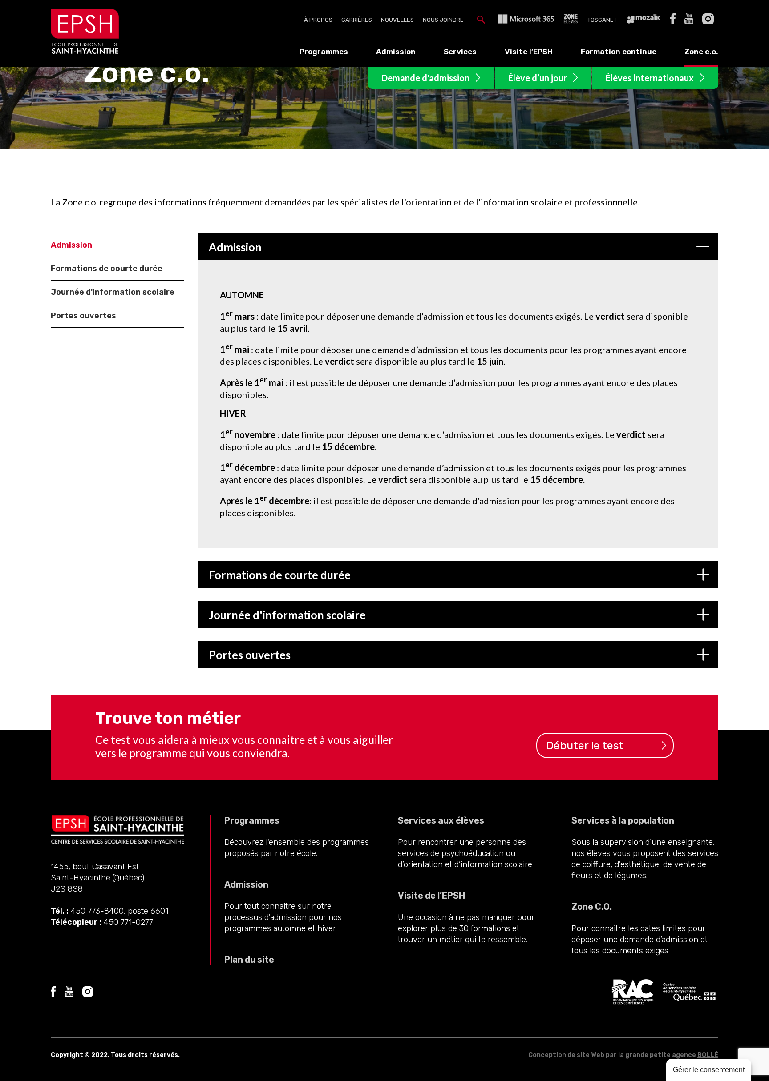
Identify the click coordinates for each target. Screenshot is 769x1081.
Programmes (324, 51)
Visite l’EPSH (529, 51)
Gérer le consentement (709, 1069)
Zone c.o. (701, 51)
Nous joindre (443, 19)
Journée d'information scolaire (112, 292)
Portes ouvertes (83, 316)
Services (460, 51)
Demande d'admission (425, 77)
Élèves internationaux (650, 77)
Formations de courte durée (106, 268)
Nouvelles (397, 19)
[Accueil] (89, 51)
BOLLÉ (707, 1055)
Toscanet (602, 19)
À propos (318, 19)
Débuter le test (584, 745)
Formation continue (618, 51)
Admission (396, 51)
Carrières (356, 19)
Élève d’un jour (537, 77)
